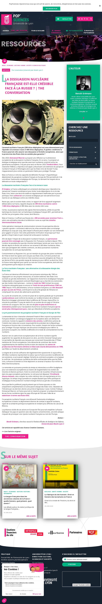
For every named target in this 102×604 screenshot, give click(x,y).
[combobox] (83, 163)
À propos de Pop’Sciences (89, 32)
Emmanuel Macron (17, 158)
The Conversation (15, 436)
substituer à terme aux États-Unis (15, 395)
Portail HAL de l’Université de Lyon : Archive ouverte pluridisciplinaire (15, 558)
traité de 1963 (39, 283)
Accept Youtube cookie (81, 585)
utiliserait (18, 196)
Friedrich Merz (52, 164)
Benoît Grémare (13, 422)
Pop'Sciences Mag (76, 31)
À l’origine (6, 189)
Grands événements (56, 32)
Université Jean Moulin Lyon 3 (53, 424)
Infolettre (67, 19)
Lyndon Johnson (8, 298)
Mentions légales (8, 563)
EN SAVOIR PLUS (51, 8)
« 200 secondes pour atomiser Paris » (48, 218)
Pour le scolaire (37, 31)
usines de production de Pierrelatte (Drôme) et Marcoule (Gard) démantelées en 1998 (32, 345)
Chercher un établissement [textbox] (78, 164)
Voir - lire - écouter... (19, 30)
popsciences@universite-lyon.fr (45, 570)
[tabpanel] (83, 95)
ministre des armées (34, 321)
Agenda (6, 31)
